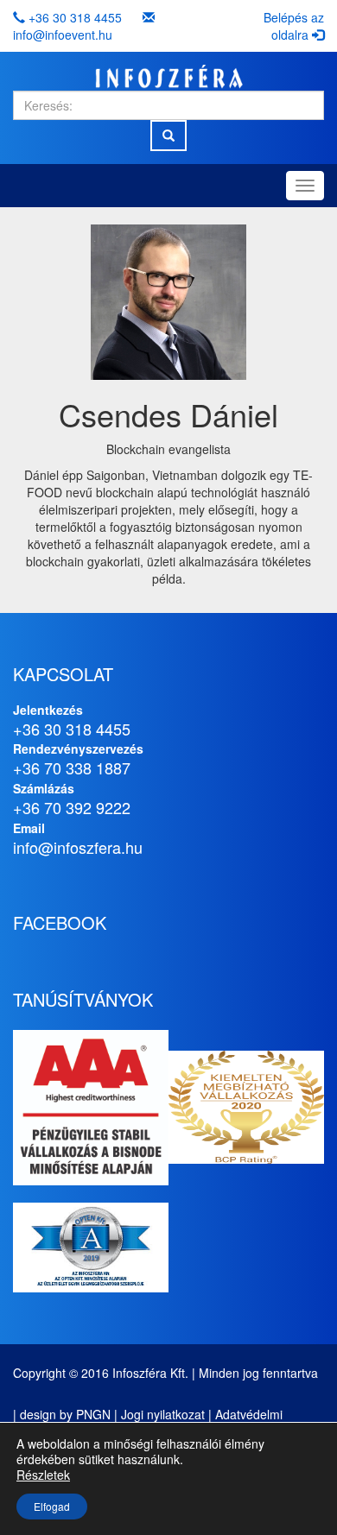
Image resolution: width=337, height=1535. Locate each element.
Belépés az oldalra (294, 26)
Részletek (43, 1474)
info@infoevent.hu (62, 34)
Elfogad (52, 1506)
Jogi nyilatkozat (163, 1414)
